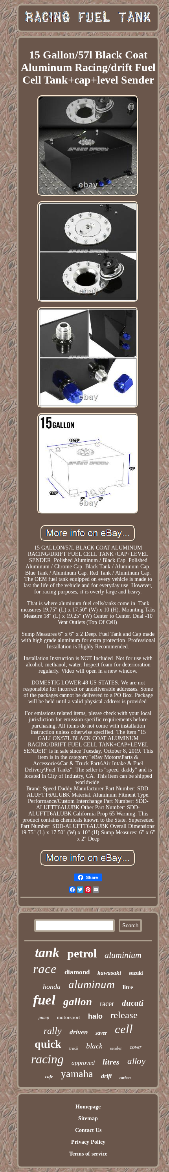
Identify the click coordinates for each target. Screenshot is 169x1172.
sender (116, 1048)
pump (44, 1017)
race (45, 969)
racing (47, 1059)
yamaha (77, 1073)
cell (124, 1029)
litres (111, 1061)
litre (128, 987)
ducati (132, 1003)
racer (107, 1003)
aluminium (123, 955)
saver (101, 1033)
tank (47, 952)
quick (48, 1044)
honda (52, 986)
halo (95, 1016)
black (94, 1046)
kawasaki (109, 973)
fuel (44, 1000)
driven (79, 1032)
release (124, 1015)
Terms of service (88, 1154)
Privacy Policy (88, 1142)
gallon (77, 1002)
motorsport (68, 1017)
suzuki (136, 973)
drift (106, 1076)
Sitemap (88, 1118)
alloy (136, 1061)
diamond (77, 972)
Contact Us (88, 1130)
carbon (125, 1078)
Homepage (88, 1107)
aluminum (91, 984)
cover (135, 1047)
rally (53, 1031)
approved (83, 1062)
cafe (49, 1076)
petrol (82, 953)
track (73, 1048)
